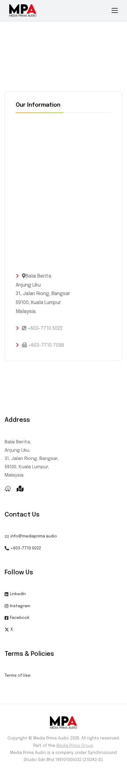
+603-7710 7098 (45, 345)
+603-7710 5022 (44, 328)
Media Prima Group (74, 746)
